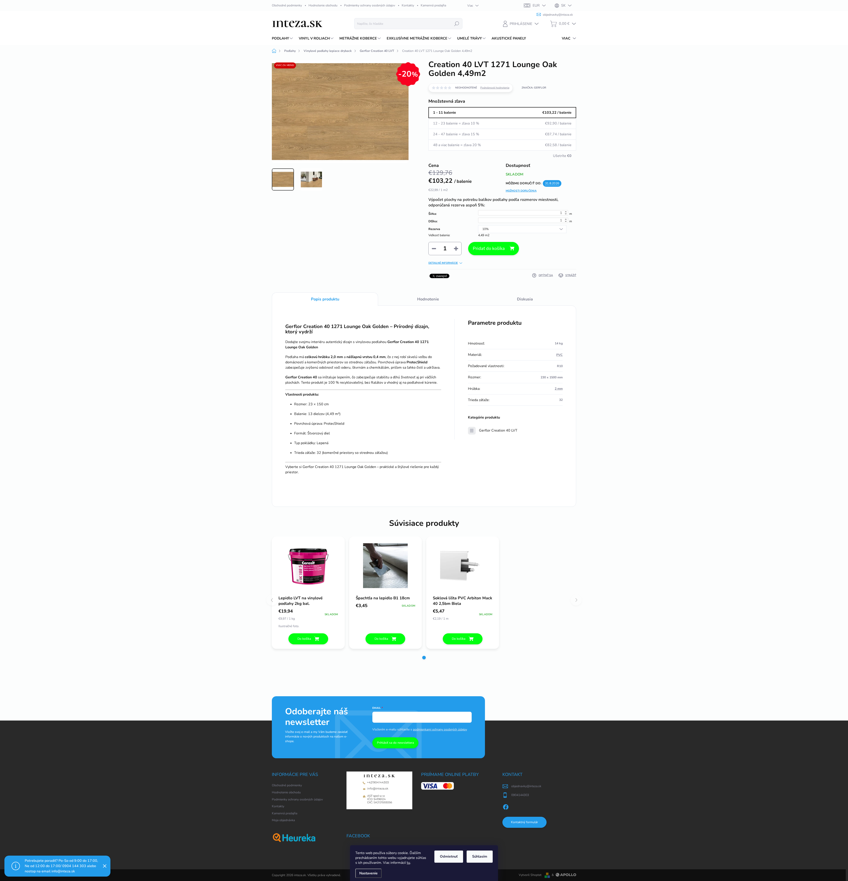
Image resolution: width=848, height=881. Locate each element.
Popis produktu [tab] (325, 299)
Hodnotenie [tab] (428, 299)
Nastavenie (368, 873)
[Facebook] (505, 806)
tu (408, 862)
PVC (559, 355)
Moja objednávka (283, 820)
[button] (424, 657)
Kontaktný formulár (524, 822)
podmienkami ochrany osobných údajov (440, 729)
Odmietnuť (449, 856)
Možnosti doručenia (521, 190)
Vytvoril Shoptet (530, 875)
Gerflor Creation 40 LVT (498, 430)
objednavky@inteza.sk (526, 786)
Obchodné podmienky (287, 5)
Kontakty (408, 5)
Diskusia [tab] (525, 299)
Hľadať (456, 23)
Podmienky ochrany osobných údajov (369, 5)
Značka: (534, 87)
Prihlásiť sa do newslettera (395, 743)
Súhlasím (479, 856)
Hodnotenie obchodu (323, 5)
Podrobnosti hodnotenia (494, 87)
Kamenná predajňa (433, 5)
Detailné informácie (443, 263)
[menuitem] (283, 38)
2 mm (559, 389)
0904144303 (520, 795)
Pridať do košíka (489, 248)
